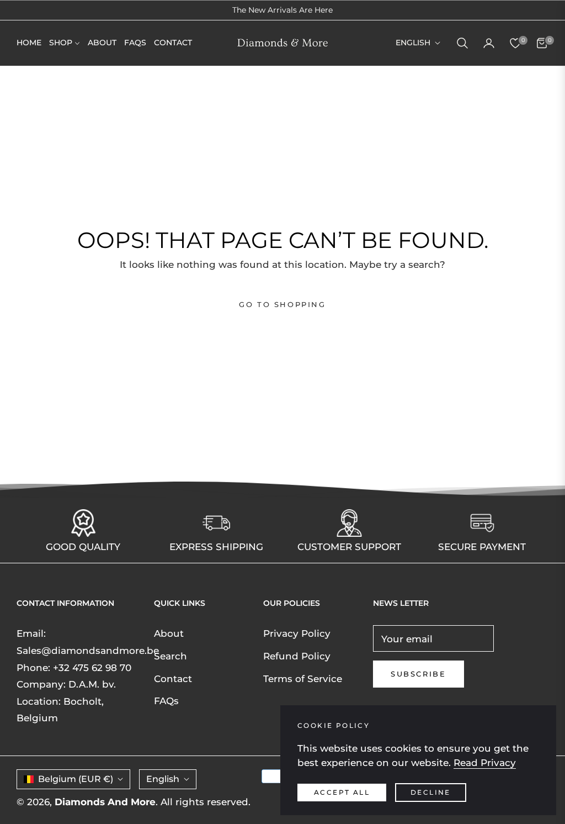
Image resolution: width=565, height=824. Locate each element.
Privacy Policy (297, 633)
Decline (431, 792)
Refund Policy (297, 656)
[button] (462, 43)
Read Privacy (485, 762)
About (169, 633)
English (413, 42)
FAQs (166, 700)
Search (170, 656)
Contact (173, 678)
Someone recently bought (132, 746)
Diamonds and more (105, 801)
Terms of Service (302, 678)
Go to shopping (282, 304)
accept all (342, 792)
